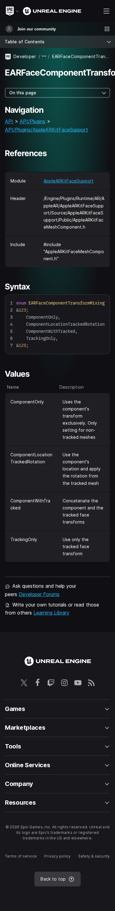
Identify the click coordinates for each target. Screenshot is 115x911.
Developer (24, 56)
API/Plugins (32, 121)
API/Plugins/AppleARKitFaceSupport (46, 130)
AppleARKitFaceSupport (69, 180)
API (9, 121)
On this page (22, 92)
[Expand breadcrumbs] (44, 56)
